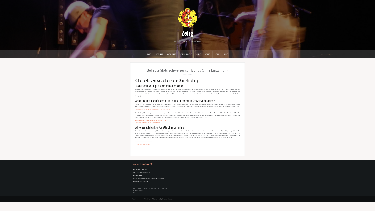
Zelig (187, 32)
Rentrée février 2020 (143, 144)
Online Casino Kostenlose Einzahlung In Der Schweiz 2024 (153, 109)
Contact (198, 54)
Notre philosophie (186, 54)
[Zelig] (187, 18)
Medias (217, 54)
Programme (159, 54)
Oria (158, 199)
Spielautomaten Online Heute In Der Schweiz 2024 (150, 120)
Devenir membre (171, 54)
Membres (208, 54)
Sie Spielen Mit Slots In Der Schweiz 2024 (147, 122)
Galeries (225, 54)
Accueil (149, 54)
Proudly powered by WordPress (141, 199)
